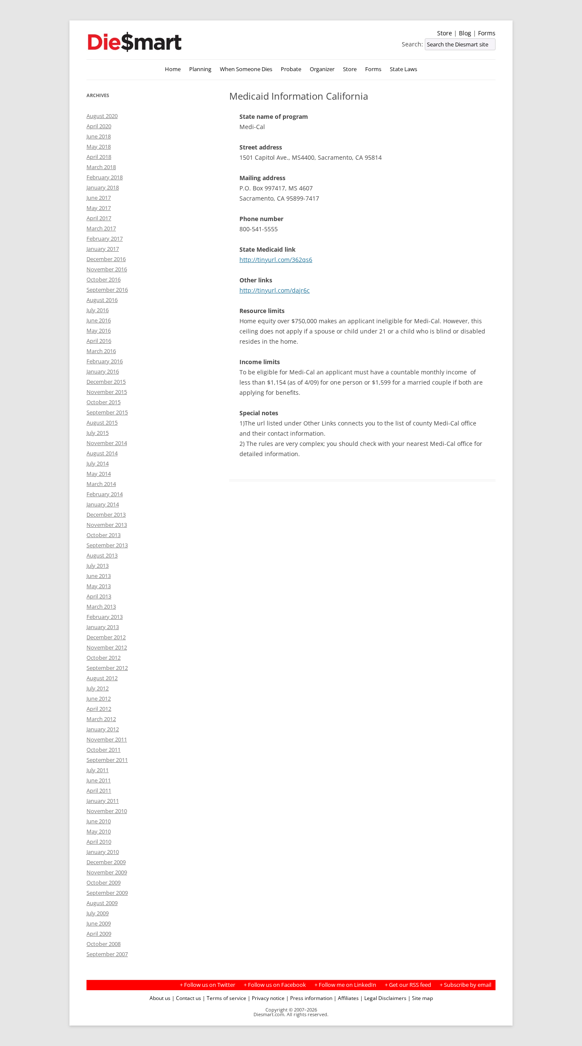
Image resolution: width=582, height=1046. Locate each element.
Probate (291, 69)
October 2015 (103, 402)
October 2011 (103, 749)
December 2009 (106, 862)
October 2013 (103, 535)
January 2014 (102, 504)
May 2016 (98, 330)
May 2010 (98, 831)
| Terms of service (224, 997)
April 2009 (98, 933)
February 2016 (104, 361)
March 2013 (101, 606)
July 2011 (97, 770)
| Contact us (186, 997)
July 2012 (97, 688)
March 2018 (101, 167)
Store (444, 33)
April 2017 (98, 218)
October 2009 (103, 882)
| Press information (309, 997)
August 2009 (102, 903)
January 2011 (102, 801)
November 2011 (106, 739)
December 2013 (106, 514)
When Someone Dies (246, 69)
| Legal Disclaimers (383, 997)
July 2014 (97, 463)
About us (160, 997)
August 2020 (102, 116)
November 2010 (106, 811)
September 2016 (107, 289)
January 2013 (102, 627)
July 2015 (97, 433)
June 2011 (98, 780)
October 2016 (103, 279)
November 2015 (106, 392)
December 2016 (106, 259)
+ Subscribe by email (465, 985)
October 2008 (103, 944)
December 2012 (106, 637)
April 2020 (98, 126)
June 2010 (98, 821)
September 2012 (107, 668)
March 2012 (101, 719)
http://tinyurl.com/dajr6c (274, 290)
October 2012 (103, 657)
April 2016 (98, 341)
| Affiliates (346, 997)
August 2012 (102, 678)
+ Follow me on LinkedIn (345, 985)
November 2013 (106, 525)
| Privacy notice (266, 997)
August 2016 (102, 300)
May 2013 (98, 586)
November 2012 (106, 647)
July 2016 (97, 310)
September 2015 (107, 412)
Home (173, 69)
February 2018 (104, 177)
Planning (200, 69)
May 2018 (98, 146)
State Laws (403, 69)
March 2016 (101, 351)
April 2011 (98, 790)
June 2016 (98, 320)
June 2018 (98, 136)
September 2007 (107, 954)
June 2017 (98, 197)
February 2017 (104, 238)
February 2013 (104, 617)
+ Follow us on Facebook (275, 985)
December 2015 (106, 381)
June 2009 (98, 923)
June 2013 (98, 576)
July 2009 (97, 913)
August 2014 (102, 453)
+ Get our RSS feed (408, 985)
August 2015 (102, 422)
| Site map (420, 997)
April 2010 (98, 841)
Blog (465, 33)
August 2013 (102, 555)
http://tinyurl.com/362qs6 (275, 260)
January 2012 (102, 729)
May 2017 (98, 208)
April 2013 (98, 596)
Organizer (322, 69)
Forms (487, 33)
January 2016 (102, 371)
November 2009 (106, 872)
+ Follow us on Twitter (207, 985)
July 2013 (97, 565)
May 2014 (98, 473)
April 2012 (98, 709)
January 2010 (102, 852)
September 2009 (107, 893)
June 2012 (98, 698)
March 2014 (101, 484)
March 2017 (101, 228)
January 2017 (102, 249)
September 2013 (107, 545)
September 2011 (107, 760)
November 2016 (106, 269)
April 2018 (98, 157)
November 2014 (106, 443)
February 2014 (104, 494)
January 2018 (102, 187)
